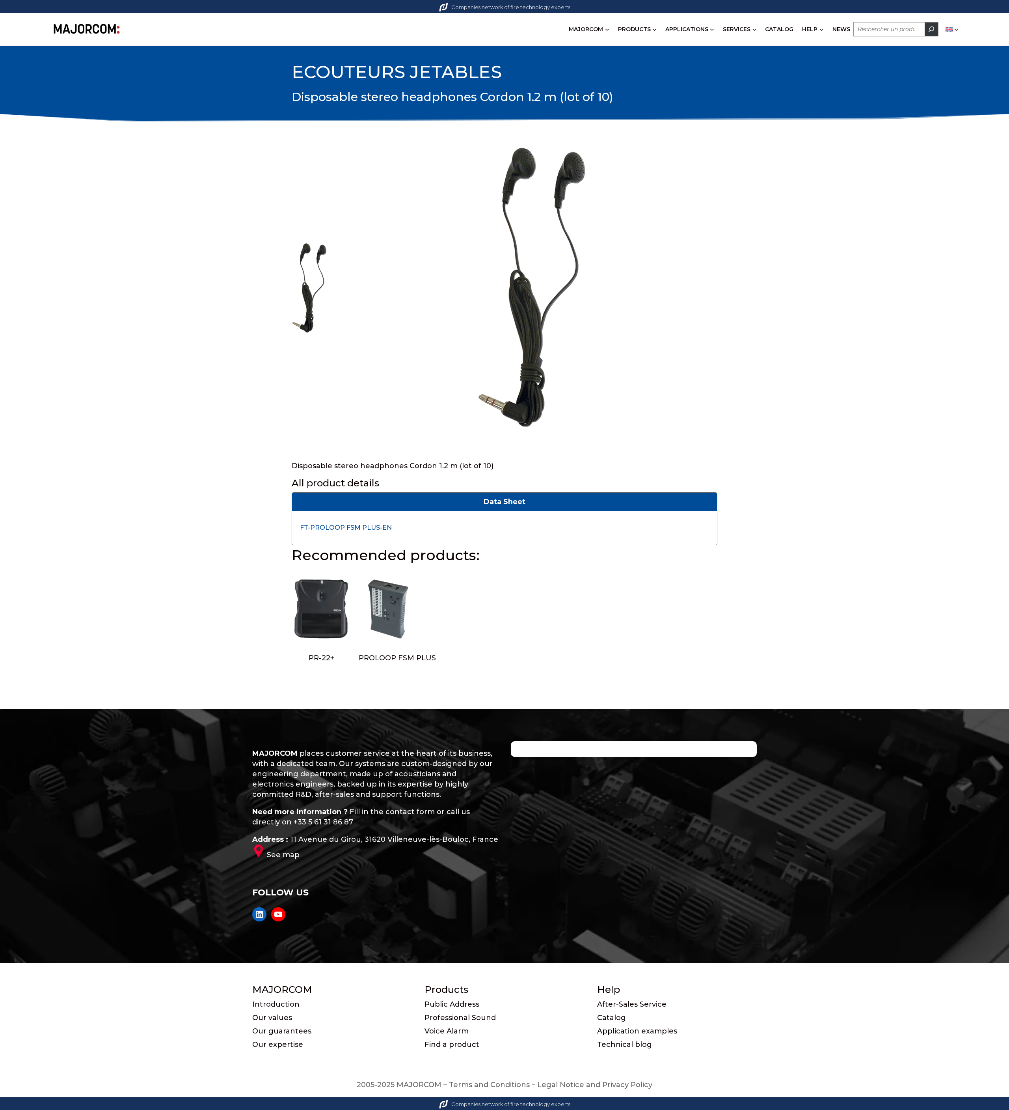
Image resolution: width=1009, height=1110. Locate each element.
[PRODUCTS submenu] (654, 29)
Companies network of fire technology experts (510, 7)
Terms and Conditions (489, 1084)
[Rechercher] (931, 29)
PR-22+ (321, 658)
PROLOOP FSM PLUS (397, 658)
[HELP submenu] (821, 29)
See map (283, 854)
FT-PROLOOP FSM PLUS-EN (346, 527)
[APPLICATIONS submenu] (712, 29)
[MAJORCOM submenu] (607, 29)
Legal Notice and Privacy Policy (594, 1084)
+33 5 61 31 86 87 (323, 822)
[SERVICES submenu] (754, 29)
